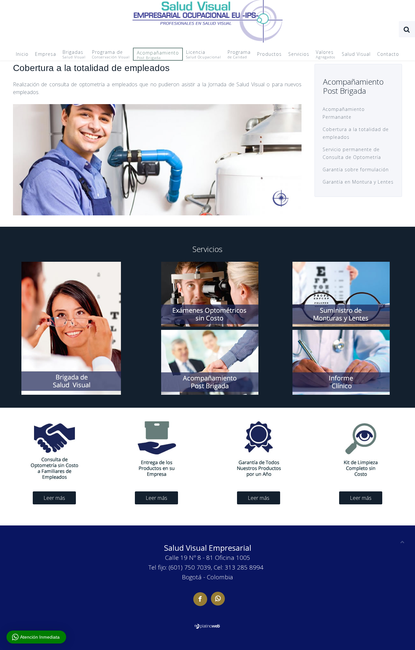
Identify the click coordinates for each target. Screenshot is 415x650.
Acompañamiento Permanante (344, 113)
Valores (325, 54)
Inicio (22, 54)
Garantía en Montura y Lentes (358, 182)
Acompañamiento (158, 55)
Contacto (388, 54)
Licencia (203, 54)
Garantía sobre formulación (356, 169)
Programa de (111, 54)
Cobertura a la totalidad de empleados (356, 133)
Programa (239, 54)
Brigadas (74, 54)
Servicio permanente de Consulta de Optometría (352, 153)
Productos (269, 54)
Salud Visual (356, 54)
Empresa (45, 54)
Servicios (298, 54)
